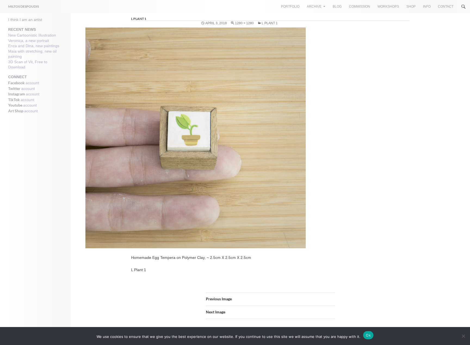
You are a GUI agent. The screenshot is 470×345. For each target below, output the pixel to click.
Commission (359, 6)
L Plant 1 (270, 23)
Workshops (388, 6)
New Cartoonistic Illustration (32, 35)
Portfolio (290, 6)
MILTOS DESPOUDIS (23, 6)
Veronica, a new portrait (28, 40)
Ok (368, 335)
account (32, 83)
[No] (463, 336)
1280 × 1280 (244, 23)
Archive (314, 6)
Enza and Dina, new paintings (33, 46)
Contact (445, 6)
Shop (411, 6)
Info (427, 6)
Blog (337, 6)
